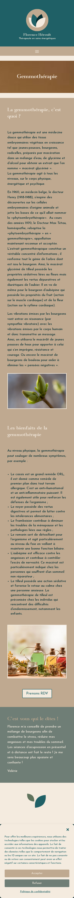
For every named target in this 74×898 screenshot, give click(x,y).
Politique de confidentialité (35, 891)
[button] (68, 829)
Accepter (37, 873)
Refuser (37, 883)
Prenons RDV (37, 693)
